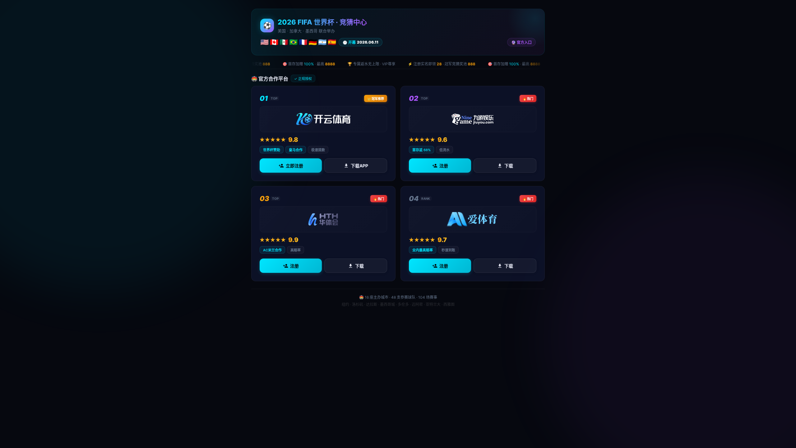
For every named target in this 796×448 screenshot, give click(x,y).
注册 (443, 165)
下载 (508, 165)
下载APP (359, 165)
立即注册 (294, 165)
